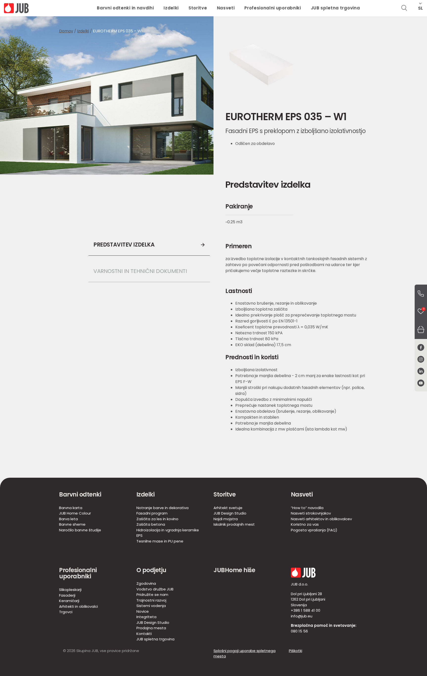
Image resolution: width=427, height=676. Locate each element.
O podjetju (151, 570)
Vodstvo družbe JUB (154, 589)
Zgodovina (146, 583)
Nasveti (226, 8)
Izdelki (171, 8)
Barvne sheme (72, 524)
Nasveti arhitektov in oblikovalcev (321, 518)
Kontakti (144, 633)
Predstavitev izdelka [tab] (123, 244)
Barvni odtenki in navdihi (125, 8)
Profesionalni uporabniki (272, 8)
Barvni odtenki (80, 494)
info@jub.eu (301, 616)
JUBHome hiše (234, 570)
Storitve (198, 8)
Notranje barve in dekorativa (162, 507)
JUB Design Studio (230, 513)
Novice (142, 611)
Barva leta (68, 518)
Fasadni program (152, 513)
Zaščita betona (150, 524)
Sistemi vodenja (151, 605)
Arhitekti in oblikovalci (78, 606)
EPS (139, 535)
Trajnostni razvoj (151, 600)
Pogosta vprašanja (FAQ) (314, 530)
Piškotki (295, 650)
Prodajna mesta (151, 628)
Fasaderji (67, 595)
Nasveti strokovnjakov (311, 513)
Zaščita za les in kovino (157, 518)
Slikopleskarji (70, 589)
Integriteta (146, 616)
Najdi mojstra (226, 518)
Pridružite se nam (152, 594)
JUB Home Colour (75, 513)
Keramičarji (69, 600)
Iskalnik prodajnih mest (234, 524)
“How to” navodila (307, 507)
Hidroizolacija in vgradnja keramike (167, 530)
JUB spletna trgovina (335, 8)
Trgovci (65, 611)
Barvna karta (70, 507)
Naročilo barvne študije (80, 530)
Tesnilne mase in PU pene (159, 541)
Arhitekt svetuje (228, 507)
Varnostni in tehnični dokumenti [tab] (140, 271)
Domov (66, 31)
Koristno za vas (305, 524)
